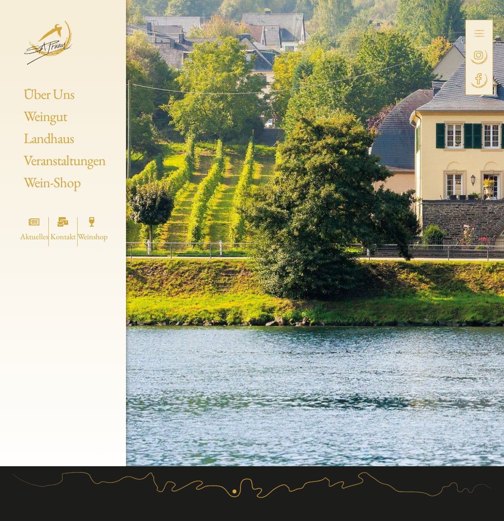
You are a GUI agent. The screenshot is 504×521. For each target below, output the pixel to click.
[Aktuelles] (34, 222)
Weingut (45, 116)
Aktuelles (34, 236)
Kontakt (63, 236)
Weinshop (92, 236)
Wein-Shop (52, 182)
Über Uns (49, 94)
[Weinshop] (91, 222)
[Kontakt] (63, 222)
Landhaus (49, 138)
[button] (479, 34)
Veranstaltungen (65, 160)
